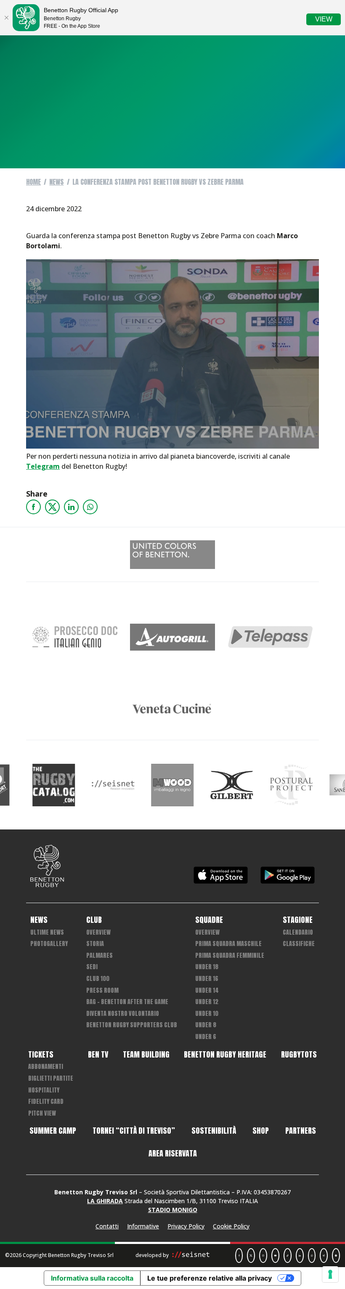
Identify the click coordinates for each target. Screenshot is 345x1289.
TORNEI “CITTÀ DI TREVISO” (134, 1131)
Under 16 (206, 978)
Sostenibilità (213, 1131)
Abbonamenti (45, 1066)
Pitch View (42, 1113)
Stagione (298, 920)
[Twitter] (52, 507)
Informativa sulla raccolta (92, 1278)
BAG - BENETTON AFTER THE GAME (127, 1002)
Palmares (99, 955)
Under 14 (207, 990)
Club (94, 920)
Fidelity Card (46, 1101)
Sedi (92, 967)
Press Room (102, 990)
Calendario (298, 932)
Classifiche (299, 944)
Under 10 (206, 1013)
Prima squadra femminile (229, 955)
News (56, 182)
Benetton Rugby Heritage (225, 1054)
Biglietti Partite (50, 1078)
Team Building (146, 1054)
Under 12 (206, 1002)
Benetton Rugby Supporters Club (131, 1025)
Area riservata (173, 1153)
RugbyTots (299, 1054)
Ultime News (47, 932)
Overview (98, 932)
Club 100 (97, 978)
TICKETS (40, 1054)
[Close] (6, 17)
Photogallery (49, 944)
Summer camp (52, 1131)
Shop (260, 1131)
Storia (95, 944)
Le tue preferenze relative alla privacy (209, 1278)
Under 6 (205, 1037)
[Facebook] (33, 507)
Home (33, 182)
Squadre (209, 920)
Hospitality (43, 1090)
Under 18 (206, 967)
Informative (143, 1226)
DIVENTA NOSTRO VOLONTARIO (122, 1013)
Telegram (43, 466)
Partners (300, 1131)
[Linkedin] (71, 507)
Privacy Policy (185, 1226)
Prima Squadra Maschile (228, 944)
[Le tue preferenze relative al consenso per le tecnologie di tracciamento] (330, 1274)
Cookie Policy (231, 1226)
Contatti (107, 1226)
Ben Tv (98, 1054)
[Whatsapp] (90, 507)
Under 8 (205, 1025)
